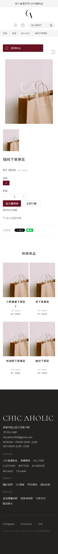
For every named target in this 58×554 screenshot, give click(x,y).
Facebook (26, 523)
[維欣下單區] (42, 349)
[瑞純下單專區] (29, 91)
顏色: (5, 178)
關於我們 (8, 484)
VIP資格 (20, 484)
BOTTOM (24, 465)
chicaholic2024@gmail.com (17, 437)
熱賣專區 (25, 460)
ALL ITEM (39, 460)
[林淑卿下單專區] (16, 349)
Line (40, 523)
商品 (14, 33)
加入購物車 (11, 203)
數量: (5, 190)
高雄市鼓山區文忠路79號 (16, 427)
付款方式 (41, 498)
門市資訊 (32, 484)
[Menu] (53, 52)
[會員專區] (15, 25)
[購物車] (23, 25)
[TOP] (53, 439)
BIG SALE (25, 33)
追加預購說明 (10, 498)
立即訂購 (31, 203)
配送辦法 (8, 503)
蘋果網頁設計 (44, 530)
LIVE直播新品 (10, 460)
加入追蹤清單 (13, 218)
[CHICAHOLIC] (29, 14)
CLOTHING (9, 465)
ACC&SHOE (38, 465)
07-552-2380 (10, 432)
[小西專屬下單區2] (16, 290)
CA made (21, 471)
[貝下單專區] (42, 290)
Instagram (8, 523)
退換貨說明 (27, 498)
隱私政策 (45, 484)
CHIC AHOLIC (28, 418)
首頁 (5, 33)
